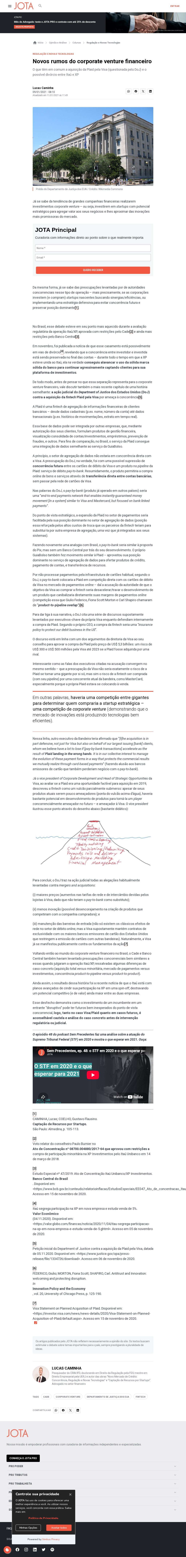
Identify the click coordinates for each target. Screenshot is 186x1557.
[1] (76, 308)
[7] (126, 944)
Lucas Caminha (43, 88)
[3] (77, 337)
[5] (140, 397)
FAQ (9, 1528)
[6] (81, 605)
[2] (131, 331)
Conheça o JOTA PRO (23, 1458)
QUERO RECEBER (93, 270)
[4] (34, 1203)
